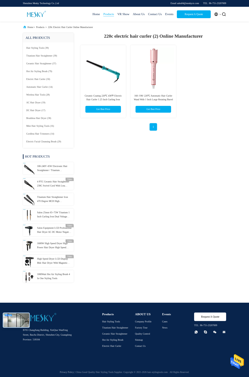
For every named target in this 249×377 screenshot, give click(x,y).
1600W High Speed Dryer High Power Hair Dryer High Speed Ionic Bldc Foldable (52, 246)
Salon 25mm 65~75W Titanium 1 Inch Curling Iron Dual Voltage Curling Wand (53, 215)
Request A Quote (194, 14)
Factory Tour (141, 327)
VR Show (123, 14)
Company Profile (143, 321)
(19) (35, 102)
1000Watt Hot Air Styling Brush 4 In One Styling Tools (53, 276)
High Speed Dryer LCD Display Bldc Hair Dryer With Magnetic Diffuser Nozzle (52, 261)
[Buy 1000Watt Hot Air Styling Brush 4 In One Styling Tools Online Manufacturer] (29, 276)
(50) (38, 79)
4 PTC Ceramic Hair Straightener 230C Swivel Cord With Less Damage (53, 184)
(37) (41, 63)
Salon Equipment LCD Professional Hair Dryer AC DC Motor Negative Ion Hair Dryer (54, 230)
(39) (37, 48)
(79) (39, 71)
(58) (38, 118)
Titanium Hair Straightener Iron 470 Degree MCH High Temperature (52, 199)
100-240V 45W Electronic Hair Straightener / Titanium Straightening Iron (52, 168)
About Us (139, 14)
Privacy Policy (67, 372)
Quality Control (142, 334)
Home (96, 14)
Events (169, 14)
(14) (39, 87)
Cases (164, 321)
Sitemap (139, 340)
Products (108, 14)
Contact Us (155, 14)
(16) (40, 126)
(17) (35, 110)
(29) (43, 141)
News (164, 327)
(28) (38, 94)
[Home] (36, 14)
